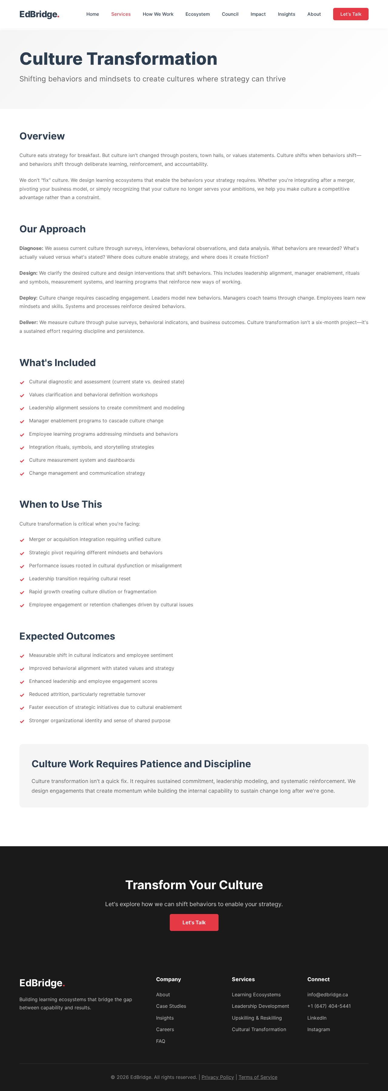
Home (92, 14)
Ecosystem (198, 14)
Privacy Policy (218, 1077)
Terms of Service (258, 1077)
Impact (258, 14)
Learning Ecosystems (256, 994)
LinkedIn (316, 1018)
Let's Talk (350, 14)
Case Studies (171, 1006)
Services (121, 14)
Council (230, 14)
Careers (165, 1029)
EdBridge (39, 14)
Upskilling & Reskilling (257, 1018)
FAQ (160, 1041)
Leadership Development (260, 1006)
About (314, 14)
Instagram (318, 1029)
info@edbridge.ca (327, 994)
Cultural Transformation (259, 1029)
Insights (286, 14)
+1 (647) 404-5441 (329, 1006)
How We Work (158, 14)
